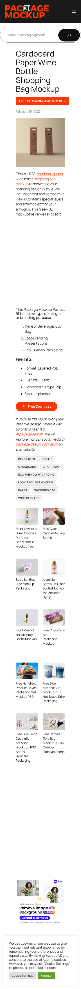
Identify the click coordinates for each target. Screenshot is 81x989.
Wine (29, 326)
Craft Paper (52, 467)
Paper (22, 490)
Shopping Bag (45, 490)
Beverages (46, 326)
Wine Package (28, 498)
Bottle (47, 459)
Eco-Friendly (35, 350)
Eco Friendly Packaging (36, 474)
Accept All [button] (46, 975)
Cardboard (27, 467)
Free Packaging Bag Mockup (42, 101)
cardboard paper (50, 173)
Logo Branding (36, 338)
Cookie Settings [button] (22, 976)
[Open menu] (73, 11)
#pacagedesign (29, 434)
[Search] (69, 35)
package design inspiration (37, 444)
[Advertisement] (40, 261)
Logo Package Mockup (35, 482)
